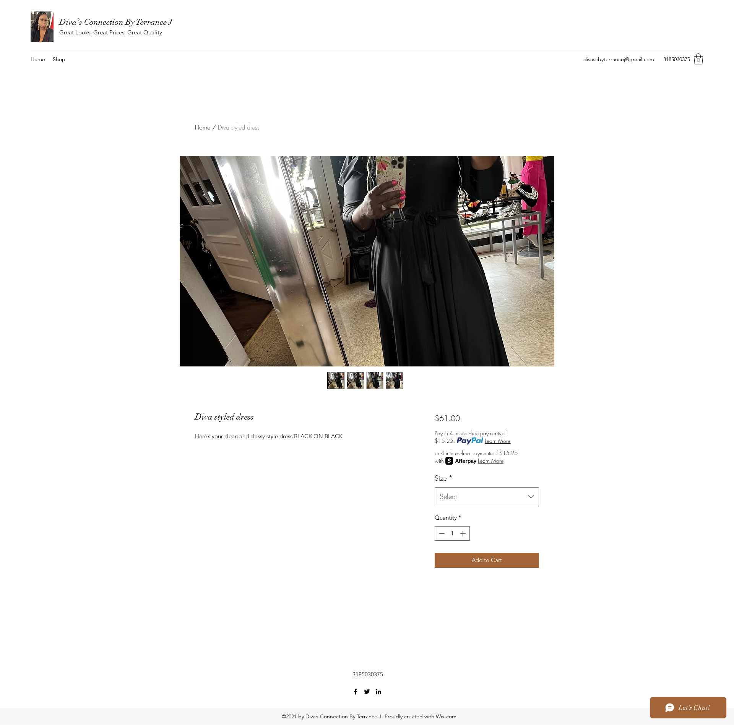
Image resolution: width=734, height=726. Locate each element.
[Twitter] (367, 691)
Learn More (497, 440)
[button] (698, 59)
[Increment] (463, 534)
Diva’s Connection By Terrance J (115, 22)
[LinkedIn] (378, 691)
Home (202, 127)
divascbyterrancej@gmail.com (618, 59)
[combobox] (487, 496)
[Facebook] (355, 691)
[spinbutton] (452, 534)
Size (444, 478)
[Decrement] (441, 534)
